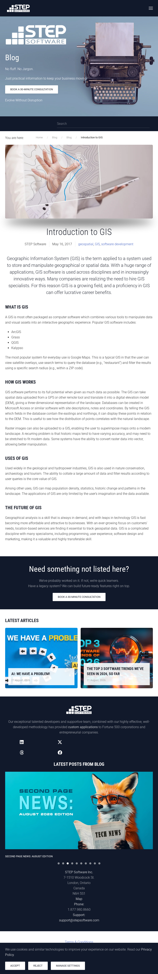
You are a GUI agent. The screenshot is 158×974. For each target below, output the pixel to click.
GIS (97, 244)
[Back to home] (18, 8)
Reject (38, 965)
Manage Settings (68, 965)
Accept (15, 965)
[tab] (59, 863)
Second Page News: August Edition (29, 856)
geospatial (85, 244)
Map (79, 899)
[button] (151, 8)
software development (117, 244)
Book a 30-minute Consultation (31, 89)
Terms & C (79, 942)
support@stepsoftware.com (79, 920)
